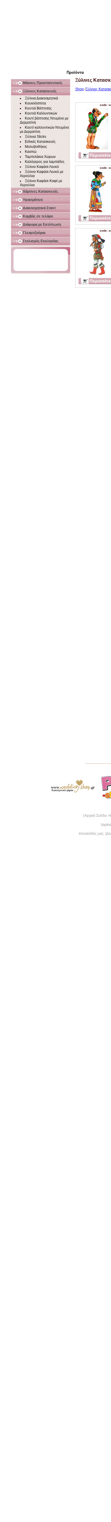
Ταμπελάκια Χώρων (40, 157)
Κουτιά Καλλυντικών (41, 113)
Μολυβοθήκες (36, 147)
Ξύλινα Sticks (35, 137)
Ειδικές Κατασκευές (40, 142)
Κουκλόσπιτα (35, 103)
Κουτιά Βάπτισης (38, 108)
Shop (79, 89)
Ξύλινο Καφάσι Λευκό (42, 167)
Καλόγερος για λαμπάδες (45, 162)
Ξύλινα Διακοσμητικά (41, 98)
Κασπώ (30, 152)
